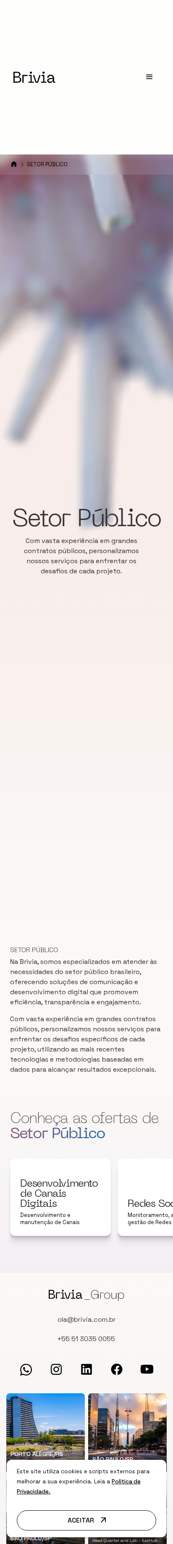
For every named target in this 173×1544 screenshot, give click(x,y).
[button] (149, 77)
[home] (34, 77)
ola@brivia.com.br (87, 1319)
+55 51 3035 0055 (86, 1338)
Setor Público (47, 164)
